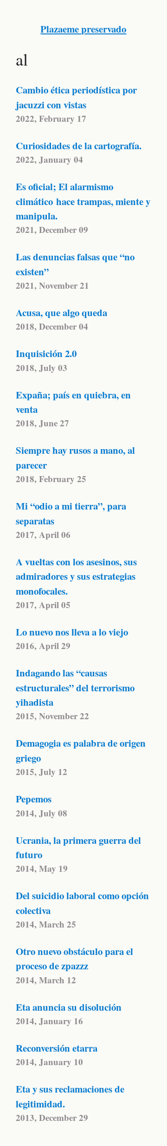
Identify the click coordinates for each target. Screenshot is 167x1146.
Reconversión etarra (56, 1048)
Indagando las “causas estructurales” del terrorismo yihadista (75, 687)
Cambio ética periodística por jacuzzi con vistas (76, 97)
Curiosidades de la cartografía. (78, 145)
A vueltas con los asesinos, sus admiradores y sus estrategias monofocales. (76, 576)
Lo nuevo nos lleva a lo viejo (72, 632)
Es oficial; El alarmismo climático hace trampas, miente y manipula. (83, 201)
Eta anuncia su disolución (69, 1007)
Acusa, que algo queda (61, 312)
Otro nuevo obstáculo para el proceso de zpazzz (74, 958)
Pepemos (33, 799)
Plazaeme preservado (83, 29)
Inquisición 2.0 (46, 353)
